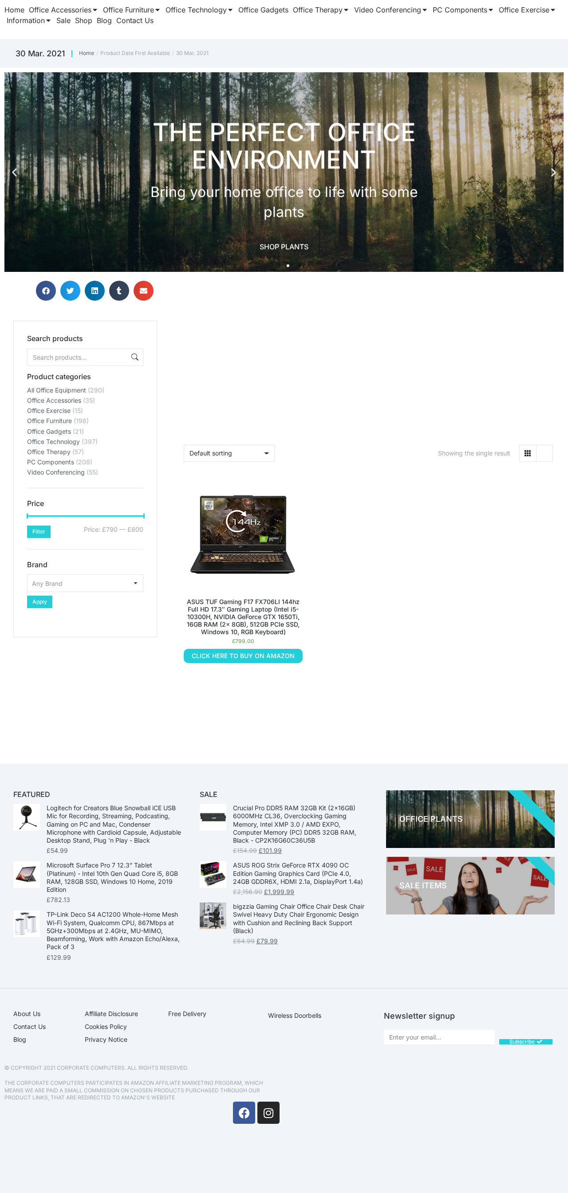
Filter (38, 531)
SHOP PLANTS (284, 245)
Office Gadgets (49, 431)
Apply (39, 601)
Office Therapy (49, 451)
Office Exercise (49, 410)
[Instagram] (268, 1113)
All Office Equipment (56, 390)
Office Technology (53, 441)
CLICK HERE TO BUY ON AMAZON (243, 655)
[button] (14, 172)
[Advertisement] (85, 692)
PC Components (50, 462)
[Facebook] (244, 1113)
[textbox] (85, 583)
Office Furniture (49, 420)
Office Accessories (54, 400)
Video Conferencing (56, 472)
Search (134, 357)
